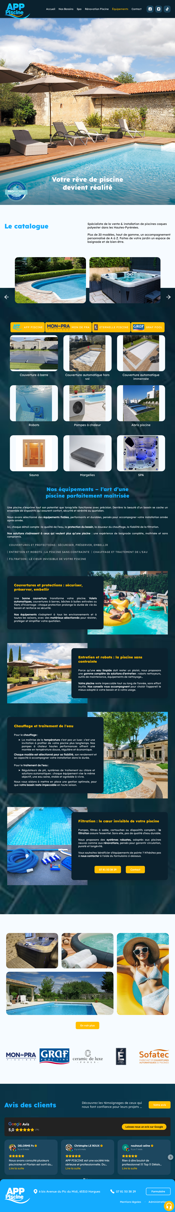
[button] (4, 1157)
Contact (137, 9)
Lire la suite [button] (16, 1168)
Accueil (50, 9)
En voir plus (87, 1025)
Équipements (120, 9)
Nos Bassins (66, 9)
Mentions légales (130, 1201)
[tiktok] (167, 9)
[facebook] (150, 9)
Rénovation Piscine (97, 9)
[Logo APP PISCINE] (17, 11)
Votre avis (159, 1104)
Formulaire (158, 1191)
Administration (158, 1201)
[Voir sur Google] (12, 1147)
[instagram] (158, 9)
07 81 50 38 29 (107, 869)
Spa (79, 9)
